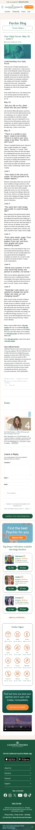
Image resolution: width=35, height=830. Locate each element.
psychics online (8, 363)
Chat (23, 568)
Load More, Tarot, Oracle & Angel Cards (17, 516)
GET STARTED (29, 7)
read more (15, 443)
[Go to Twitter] (15, 795)
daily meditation (17, 381)
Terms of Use (19, 814)
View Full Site (16, 803)
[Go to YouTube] (20, 795)
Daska (7, 403)
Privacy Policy (9, 814)
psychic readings (11, 351)
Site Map (27, 814)
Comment (7, 462)
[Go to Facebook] (5, 795)
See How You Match (17, 707)
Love (28, 11)
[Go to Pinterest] (25, 795)
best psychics (14, 365)
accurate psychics (19, 367)
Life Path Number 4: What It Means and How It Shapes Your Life (16, 433)
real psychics (22, 369)
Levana (18, 598)
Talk (11, 568)
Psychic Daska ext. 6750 (13, 42)
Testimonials (15, 11)
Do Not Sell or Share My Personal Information (18, 817)
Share (10, 385)
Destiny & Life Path (23, 378)
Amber (18, 577)
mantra (25, 381)
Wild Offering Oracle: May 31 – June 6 (17, 509)
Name (6, 478)
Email (6, 484)
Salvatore (19, 556)
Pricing (23, 11)
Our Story (7, 11)
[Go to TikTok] (30, 795)
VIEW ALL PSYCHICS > (17, 617)
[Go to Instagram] (10, 795)
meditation (7, 382)
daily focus (9, 381)
